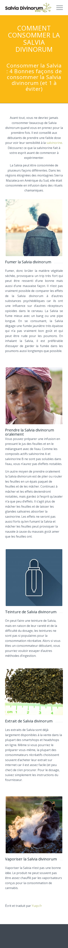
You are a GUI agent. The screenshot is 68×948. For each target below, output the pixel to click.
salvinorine (54, 143)
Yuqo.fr (37, 906)
